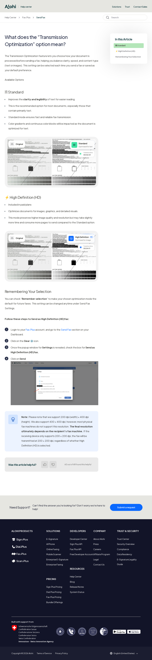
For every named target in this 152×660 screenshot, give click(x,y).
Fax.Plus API (75, 549)
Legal (96, 559)
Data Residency (124, 554)
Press (96, 544)
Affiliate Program (101, 554)
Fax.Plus (26, 17)
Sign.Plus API (76, 544)
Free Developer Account (81, 554)
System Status (77, 592)
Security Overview (125, 544)
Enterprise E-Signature (57, 559)
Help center (26, 6)
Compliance (123, 549)
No (53, 464)
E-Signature (52, 539)
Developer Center (78, 539)
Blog (72, 581)
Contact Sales (140, 6)
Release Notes (77, 586)
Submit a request (126, 507)
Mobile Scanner (53, 554)
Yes (44, 464)
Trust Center (123, 539)
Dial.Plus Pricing (53, 592)
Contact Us (98, 564)
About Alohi (99, 539)
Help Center (10, 17)
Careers (97, 549)
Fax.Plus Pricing (53, 597)
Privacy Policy (61, 653)
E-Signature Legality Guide (127, 562)
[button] (125, 653)
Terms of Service (44, 653)
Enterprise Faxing (54, 564)
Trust (127, 6)
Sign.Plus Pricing (54, 586)
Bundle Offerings (54, 602)
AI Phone (50, 544)
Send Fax (40, 17)
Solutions (116, 6)
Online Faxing (52, 549)
